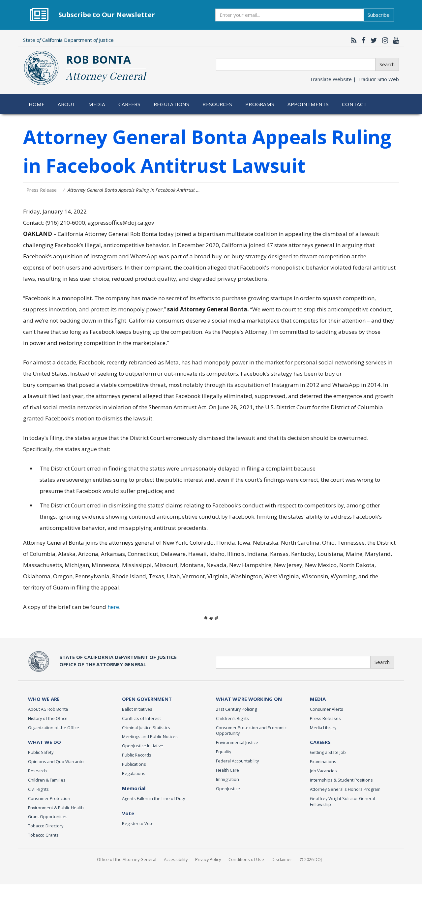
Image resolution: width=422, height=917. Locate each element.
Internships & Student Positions (341, 780)
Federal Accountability (237, 761)
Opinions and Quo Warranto (56, 761)
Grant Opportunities (48, 816)
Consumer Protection (49, 798)
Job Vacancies (323, 771)
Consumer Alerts (326, 709)
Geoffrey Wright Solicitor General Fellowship (342, 801)
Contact (354, 104)
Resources (217, 104)
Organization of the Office (53, 728)
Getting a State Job (328, 752)
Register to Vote (138, 823)
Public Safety (40, 752)
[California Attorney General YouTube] (394, 40)
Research (37, 771)
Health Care (227, 770)
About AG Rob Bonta (48, 709)
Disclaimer (282, 859)
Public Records (136, 755)
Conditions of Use (246, 859)
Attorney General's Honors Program (345, 789)
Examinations (323, 761)
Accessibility (176, 859)
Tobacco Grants (43, 835)
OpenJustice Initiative (142, 746)
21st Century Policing (236, 709)
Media (96, 104)
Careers (129, 104)
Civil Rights (38, 789)
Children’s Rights (232, 718)
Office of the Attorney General (126, 859)
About (66, 104)
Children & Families (47, 780)
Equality (223, 752)
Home (37, 104)
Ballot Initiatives (137, 709)
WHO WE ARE (44, 699)
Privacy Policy (208, 859)
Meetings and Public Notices (150, 736)
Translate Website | (354, 79)
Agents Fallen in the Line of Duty (153, 798)
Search (387, 64)
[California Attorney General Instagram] (383, 40)
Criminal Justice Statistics (146, 728)
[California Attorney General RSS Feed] (352, 40)
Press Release (41, 190)
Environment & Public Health (56, 808)
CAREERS (320, 742)
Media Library (323, 728)
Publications (134, 764)
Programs (259, 104)
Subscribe (379, 15)
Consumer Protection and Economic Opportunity (251, 730)
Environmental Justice (237, 742)
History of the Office (48, 718)
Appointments (308, 104)
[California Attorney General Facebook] (362, 40)
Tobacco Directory (45, 826)
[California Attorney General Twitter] (372, 40)
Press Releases (325, 718)
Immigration (227, 779)
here (113, 607)
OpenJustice (228, 788)
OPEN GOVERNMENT (147, 699)
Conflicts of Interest (141, 718)
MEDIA (318, 699)
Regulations (171, 104)
